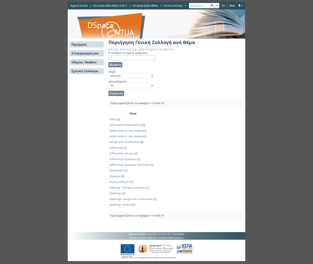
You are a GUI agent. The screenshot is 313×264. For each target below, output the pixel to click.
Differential (116, 147)
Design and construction (124, 142)
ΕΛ (223, 5)
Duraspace (178, 234)
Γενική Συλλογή (173, 5)
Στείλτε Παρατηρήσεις (171, 237)
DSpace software (138, 234)
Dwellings (115, 193)
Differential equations (122, 159)
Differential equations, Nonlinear (129, 164)
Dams (112, 119)
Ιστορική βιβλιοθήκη (145, 5)
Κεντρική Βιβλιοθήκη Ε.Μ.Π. (110, 5)
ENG (232, 5)
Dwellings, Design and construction (131, 199)
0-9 (110, 49)
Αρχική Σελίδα (79, 5)
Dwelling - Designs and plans (127, 187)
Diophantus (116, 170)
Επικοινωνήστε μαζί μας (143, 237)
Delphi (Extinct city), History (126, 130)
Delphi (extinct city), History (126, 136)
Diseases (114, 176)
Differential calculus (121, 153)
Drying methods (119, 181)
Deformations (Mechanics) (125, 125)
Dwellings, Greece (120, 204)
